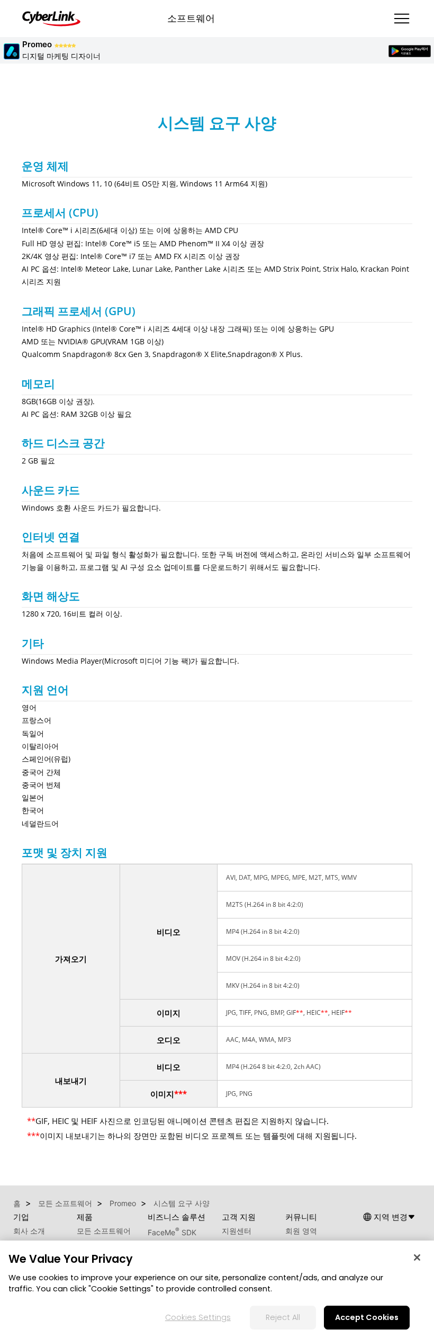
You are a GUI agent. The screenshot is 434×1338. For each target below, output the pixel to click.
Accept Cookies (367, 1317)
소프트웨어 (191, 18)
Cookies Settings (198, 1317)
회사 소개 (29, 1230)
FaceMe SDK (172, 1232)
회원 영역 (301, 1230)
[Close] (417, 1257)
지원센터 (236, 1230)
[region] (217, 1289)
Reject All (283, 1317)
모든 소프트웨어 (104, 1230)
